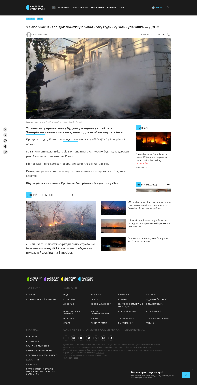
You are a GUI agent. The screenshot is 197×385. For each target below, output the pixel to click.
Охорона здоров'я (101, 304)
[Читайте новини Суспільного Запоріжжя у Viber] (96, 338)
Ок (186, 375)
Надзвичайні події (156, 299)
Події (66, 294)
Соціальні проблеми (157, 318)
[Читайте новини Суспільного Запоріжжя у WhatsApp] (103, 338)
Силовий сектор (127, 311)
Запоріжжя (35, 132)
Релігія (94, 318)
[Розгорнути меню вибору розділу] (53, 7)
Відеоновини (125, 323)
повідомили (70, 139)
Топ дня (150, 323)
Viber (115, 183)
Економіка (69, 299)
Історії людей (153, 311)
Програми (31, 364)
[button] (5, 129)
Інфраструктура (154, 304)
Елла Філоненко (40, 34)
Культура (111, 7)
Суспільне (100, 352)
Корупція (96, 294)
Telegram (99, 183)
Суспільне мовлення (38, 346)
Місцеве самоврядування (100, 312)
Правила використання (39, 350)
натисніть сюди (100, 355)
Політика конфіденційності (41, 355)
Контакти (31, 336)
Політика (68, 318)
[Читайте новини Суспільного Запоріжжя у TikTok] (111, 338)
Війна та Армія (99, 323)
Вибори (122, 299)
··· (143, 7)
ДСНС (40, 19)
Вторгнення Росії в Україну (41, 299)
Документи (32, 359)
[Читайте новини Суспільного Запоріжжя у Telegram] (88, 338)
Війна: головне (80, 7)
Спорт (122, 7)
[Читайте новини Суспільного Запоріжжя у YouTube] (81, 338)
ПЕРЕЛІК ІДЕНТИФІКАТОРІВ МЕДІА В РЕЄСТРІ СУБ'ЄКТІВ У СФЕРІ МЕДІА (41, 371)
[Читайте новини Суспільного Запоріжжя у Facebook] (66, 338)
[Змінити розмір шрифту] (168, 34)
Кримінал (123, 294)
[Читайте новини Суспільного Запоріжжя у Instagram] (73, 338)
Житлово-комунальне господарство (130, 305)
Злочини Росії (126, 318)
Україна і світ (97, 7)
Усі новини (64, 7)
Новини (30, 294)
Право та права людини (71, 312)
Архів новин (33, 341)
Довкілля (68, 304)
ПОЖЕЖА (31, 19)
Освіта (94, 299)
